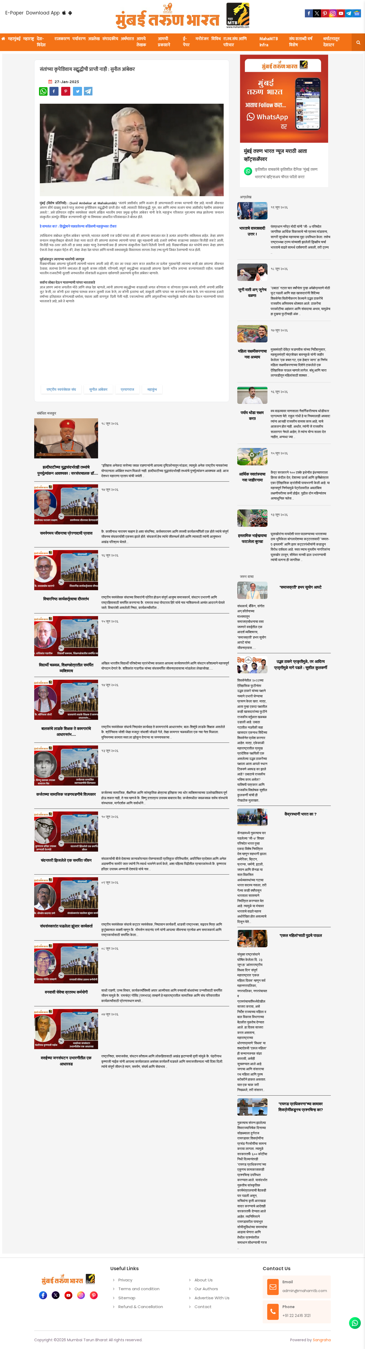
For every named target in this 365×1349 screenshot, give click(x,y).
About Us (204, 1280)
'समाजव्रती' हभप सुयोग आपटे (300, 587)
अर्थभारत (127, 38)
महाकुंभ (152, 389)
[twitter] (317, 13)
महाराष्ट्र (28, 38)
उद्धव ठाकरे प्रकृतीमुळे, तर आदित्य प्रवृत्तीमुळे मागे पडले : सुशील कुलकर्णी (300, 664)
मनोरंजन (202, 38)
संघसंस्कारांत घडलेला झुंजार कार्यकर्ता (66, 926)
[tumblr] (349, 13)
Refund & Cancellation (140, 1306)
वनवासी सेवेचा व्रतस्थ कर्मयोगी (66, 992)
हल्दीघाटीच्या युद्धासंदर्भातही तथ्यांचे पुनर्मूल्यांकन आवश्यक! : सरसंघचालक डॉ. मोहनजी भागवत (66, 470)
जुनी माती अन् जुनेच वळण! (252, 292)
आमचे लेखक (141, 42)
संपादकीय (110, 38)
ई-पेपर (186, 42)
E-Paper (14, 13)
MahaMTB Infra (268, 42)
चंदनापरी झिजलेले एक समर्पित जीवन (66, 860)
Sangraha (322, 1340)
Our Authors (206, 1289)
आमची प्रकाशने (164, 42)
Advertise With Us (212, 1298)
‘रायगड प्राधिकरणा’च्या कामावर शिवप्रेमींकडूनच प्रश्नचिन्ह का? (300, 1106)
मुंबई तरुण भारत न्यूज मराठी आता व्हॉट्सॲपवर (275, 155)
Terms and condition (139, 1289)
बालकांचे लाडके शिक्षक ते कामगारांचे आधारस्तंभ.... (66, 731)
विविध (216, 38)
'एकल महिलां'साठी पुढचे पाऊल (300, 935)
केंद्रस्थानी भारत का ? (301, 814)
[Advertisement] (132, 345)
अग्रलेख (94, 38)
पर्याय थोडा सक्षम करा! (252, 415)
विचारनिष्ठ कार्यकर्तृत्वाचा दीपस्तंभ (66, 598)
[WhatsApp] (43, 91)
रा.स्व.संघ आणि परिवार (235, 42)
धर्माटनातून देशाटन (331, 42)
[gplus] (333, 13)
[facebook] (309, 13)
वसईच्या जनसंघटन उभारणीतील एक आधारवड (66, 1060)
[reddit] (357, 13)
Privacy (125, 1280)
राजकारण (62, 38)
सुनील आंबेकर (98, 389)
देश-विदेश (41, 42)
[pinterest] (325, 13)
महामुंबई (14, 38)
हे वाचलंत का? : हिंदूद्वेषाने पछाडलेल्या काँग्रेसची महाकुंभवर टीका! (78, 226)
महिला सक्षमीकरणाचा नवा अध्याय (252, 354)
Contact (203, 1306)
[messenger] (341, 13)
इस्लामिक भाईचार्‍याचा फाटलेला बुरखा (252, 538)
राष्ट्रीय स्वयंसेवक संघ (61, 389)
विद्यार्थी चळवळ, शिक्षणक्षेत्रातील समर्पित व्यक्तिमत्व (66, 668)
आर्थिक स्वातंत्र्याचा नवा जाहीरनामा (252, 477)
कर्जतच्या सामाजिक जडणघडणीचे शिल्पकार (66, 794)
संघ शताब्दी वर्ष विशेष (300, 42)
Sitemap (126, 1298)
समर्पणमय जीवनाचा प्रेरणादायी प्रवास (66, 533)
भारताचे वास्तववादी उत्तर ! (252, 231)
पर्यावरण (79, 38)
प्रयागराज (127, 389)
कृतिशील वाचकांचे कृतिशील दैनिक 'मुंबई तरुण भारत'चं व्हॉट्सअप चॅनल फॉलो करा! (286, 172)
